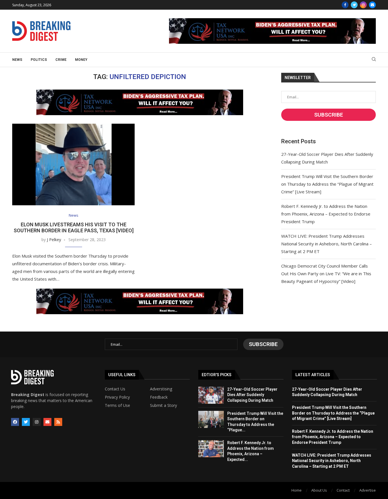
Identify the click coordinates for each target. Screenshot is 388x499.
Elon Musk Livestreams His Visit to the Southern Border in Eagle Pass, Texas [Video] (73, 227)
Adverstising (161, 389)
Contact (343, 490)
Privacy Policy (117, 397)
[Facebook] (345, 4)
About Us (319, 490)
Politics (39, 60)
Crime (60, 60)
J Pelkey (54, 239)
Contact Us (115, 389)
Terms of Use (117, 405)
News (17, 60)
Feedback (159, 397)
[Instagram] (363, 4)
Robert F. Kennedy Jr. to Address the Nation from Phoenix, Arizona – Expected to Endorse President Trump (325, 213)
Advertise (367, 490)
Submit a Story (163, 405)
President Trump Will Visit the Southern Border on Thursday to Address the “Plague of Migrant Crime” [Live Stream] (327, 183)
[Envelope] (47, 422)
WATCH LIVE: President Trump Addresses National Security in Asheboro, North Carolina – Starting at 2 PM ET (326, 243)
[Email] (372, 4)
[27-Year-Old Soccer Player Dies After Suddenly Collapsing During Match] (211, 395)
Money (81, 60)
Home (296, 490)
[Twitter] (354, 4)
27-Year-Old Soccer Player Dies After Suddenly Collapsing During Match (252, 395)
